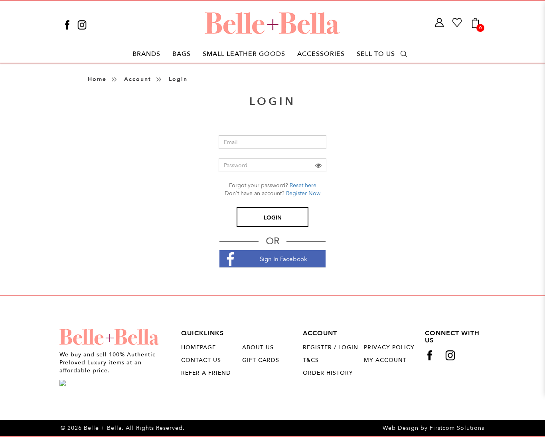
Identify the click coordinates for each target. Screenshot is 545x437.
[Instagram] (82, 24)
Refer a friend (206, 373)
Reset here (303, 185)
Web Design (401, 428)
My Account (385, 360)
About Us (258, 347)
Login (178, 79)
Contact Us (201, 360)
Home (97, 79)
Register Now (303, 193)
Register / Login (330, 347)
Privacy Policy (389, 347)
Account (137, 79)
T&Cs (311, 360)
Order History (328, 373)
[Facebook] (68, 24)
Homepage (198, 347)
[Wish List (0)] (457, 23)
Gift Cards (260, 360)
